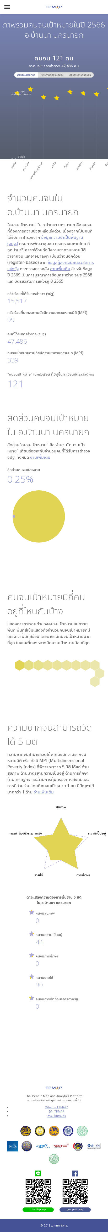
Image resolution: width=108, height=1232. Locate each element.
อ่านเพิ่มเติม (60, 268)
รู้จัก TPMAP (56, 1111)
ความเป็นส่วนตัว (56, 1116)
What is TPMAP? (56, 1107)
